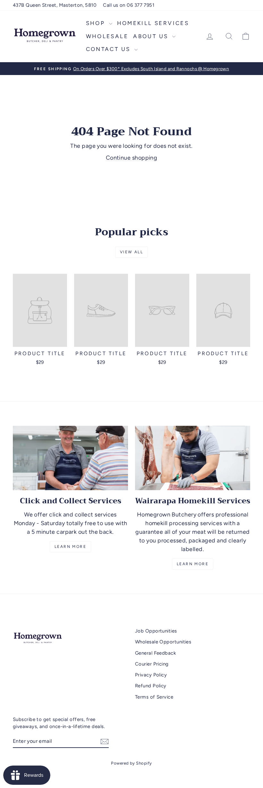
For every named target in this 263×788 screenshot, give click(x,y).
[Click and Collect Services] (70, 458)
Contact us (109, 49)
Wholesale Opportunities (163, 642)
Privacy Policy (151, 675)
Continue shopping (131, 157)
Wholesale (107, 36)
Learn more (192, 564)
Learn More (70, 546)
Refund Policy (150, 686)
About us (152, 36)
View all (131, 252)
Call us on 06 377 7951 (128, 5)
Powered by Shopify (131, 763)
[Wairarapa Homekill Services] (192, 458)
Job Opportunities (156, 631)
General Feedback (155, 653)
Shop (96, 23)
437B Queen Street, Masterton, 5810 (55, 5)
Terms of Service (154, 697)
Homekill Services (153, 23)
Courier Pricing (152, 664)
